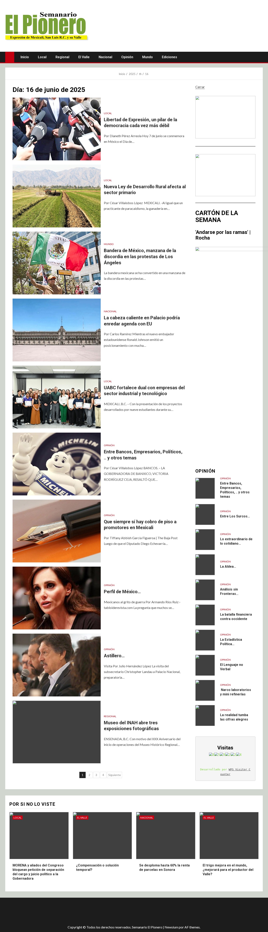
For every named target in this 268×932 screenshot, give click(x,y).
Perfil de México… (122, 591)
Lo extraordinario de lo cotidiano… (236, 541)
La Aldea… (228, 566)
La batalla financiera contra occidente (236, 616)
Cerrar (200, 87)
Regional (62, 57)
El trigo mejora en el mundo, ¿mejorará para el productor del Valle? (228, 869)
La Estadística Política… (231, 642)
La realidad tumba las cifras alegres (234, 717)
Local (42, 57)
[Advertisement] (79, 911)
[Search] (259, 57)
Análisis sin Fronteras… (229, 591)
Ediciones (169, 57)
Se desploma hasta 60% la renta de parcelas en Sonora (164, 867)
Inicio (25, 57)
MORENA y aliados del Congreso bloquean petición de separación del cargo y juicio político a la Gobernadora (38, 871)
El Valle (84, 57)
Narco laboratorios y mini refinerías (235, 692)
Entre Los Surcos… (235, 516)
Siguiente (114, 775)
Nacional (105, 57)
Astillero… (114, 655)
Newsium (171, 927)
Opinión (127, 57)
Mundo (147, 57)
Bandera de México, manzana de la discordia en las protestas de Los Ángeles (140, 256)
